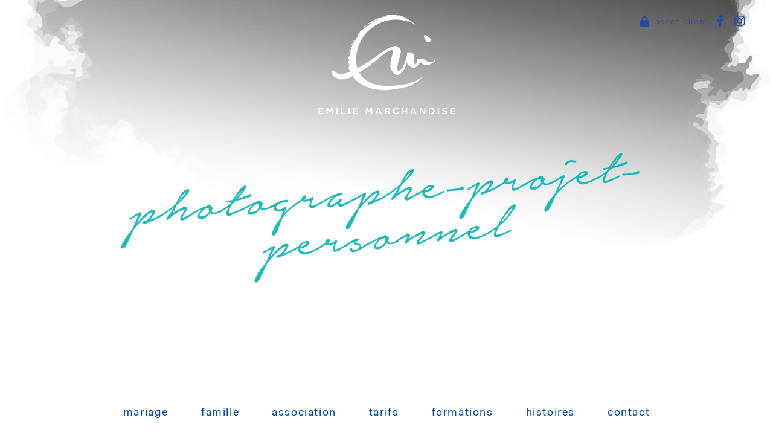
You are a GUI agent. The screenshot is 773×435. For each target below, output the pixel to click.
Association (304, 413)
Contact (629, 413)
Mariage (145, 413)
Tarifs (384, 413)
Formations (462, 413)
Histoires (550, 413)
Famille (220, 413)
